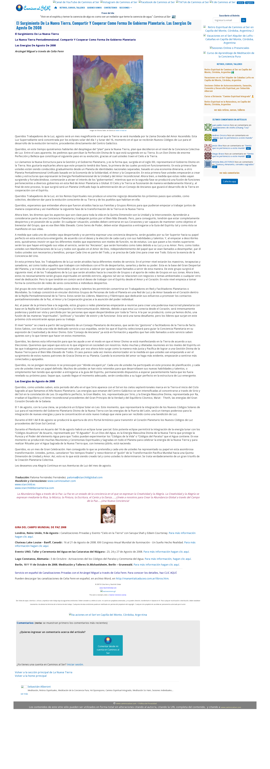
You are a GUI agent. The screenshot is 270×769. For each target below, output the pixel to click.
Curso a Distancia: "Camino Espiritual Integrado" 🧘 (229, 96)
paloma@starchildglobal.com (85, 477)
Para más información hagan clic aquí (166, 551)
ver (214, 130)
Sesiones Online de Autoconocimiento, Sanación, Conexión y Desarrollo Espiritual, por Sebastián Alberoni (228, 88)
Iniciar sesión (75, 664)
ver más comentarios (229, 172)
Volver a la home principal (31, 675)
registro (249, 2)
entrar (240, 2)
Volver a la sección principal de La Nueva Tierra (43, 672)
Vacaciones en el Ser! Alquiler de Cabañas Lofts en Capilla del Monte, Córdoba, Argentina (229, 79)
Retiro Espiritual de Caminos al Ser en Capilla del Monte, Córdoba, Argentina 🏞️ (228, 71)
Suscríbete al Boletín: (229, 15)
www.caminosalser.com (62, 481)
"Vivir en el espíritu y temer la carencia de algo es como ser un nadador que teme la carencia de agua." (105, 16)
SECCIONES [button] (124, 8)
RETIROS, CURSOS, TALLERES (72, 8)
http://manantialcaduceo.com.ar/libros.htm (142, 578)
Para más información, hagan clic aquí (168, 558)
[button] (75, 614)
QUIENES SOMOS (94, 8)
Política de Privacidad (148, 703)
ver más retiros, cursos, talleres (229, 110)
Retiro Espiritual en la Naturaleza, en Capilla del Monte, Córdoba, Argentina (227, 103)
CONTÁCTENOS (110, 8)
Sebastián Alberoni (39, 686)
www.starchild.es (25, 484)
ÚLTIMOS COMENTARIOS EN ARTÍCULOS (229, 120)
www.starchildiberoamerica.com (34, 488)
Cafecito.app (229, 181)
